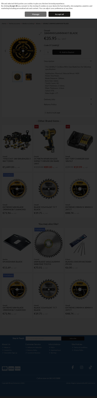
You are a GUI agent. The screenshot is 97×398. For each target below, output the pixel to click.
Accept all (59, 14)
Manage (35, 14)
